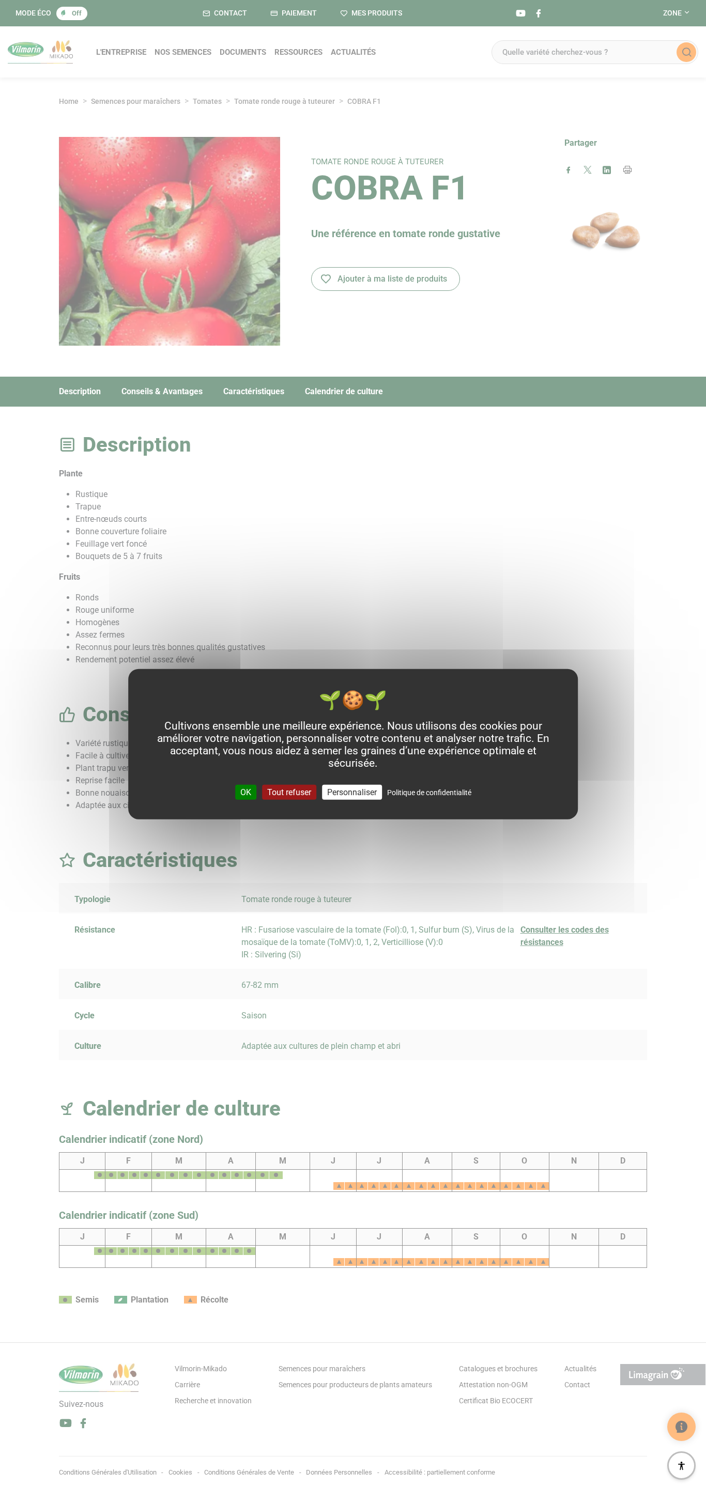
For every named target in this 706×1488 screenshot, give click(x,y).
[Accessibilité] (681, 1465)
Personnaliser (352, 792)
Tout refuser (289, 792)
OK (245, 792)
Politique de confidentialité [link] (429, 792)
